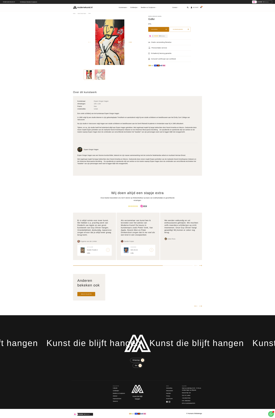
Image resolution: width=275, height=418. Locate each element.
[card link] (108, 250)
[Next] (200, 306)
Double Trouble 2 (92, 250)
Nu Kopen (154, 29)
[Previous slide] (196, 265)
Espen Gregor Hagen (82, 13)
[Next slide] (200, 265)
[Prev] (196, 306)
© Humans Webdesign (194, 413)
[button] (187, 7)
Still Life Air (134, 250)
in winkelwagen (178, 29)
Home (74, 13)
